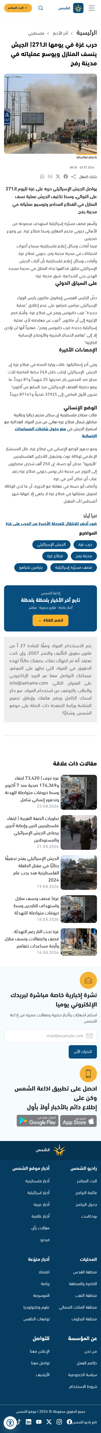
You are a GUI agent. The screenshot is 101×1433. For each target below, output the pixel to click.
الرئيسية (86, 33)
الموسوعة (41, 1296)
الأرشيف (43, 1375)
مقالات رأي (40, 1228)
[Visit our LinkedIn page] (31, 1422)
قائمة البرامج (86, 1193)
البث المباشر (15, 8)
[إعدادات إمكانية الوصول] (10, 1422)
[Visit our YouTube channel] (41, 1422)
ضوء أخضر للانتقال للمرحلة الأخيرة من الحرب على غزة (51, 524)
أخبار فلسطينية (37, 1181)
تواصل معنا (40, 1363)
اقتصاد (44, 1272)
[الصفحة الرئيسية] (70, 8)
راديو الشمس (84, 1168)
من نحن (91, 1351)
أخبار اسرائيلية (38, 1193)
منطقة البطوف (84, 1319)
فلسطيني (36, 33)
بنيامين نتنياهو (31, 567)
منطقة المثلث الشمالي (78, 1307)
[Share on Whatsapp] (44, 177)
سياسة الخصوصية (82, 1375)
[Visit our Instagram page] (62, 1422)
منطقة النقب (86, 1296)
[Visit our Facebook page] (69, 1422)
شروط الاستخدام (83, 1387)
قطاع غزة (55, 556)
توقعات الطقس (36, 1319)
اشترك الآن (83, 1052)
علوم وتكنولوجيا (36, 1307)
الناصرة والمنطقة (83, 1284)
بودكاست (89, 1216)
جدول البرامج (86, 1205)
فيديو (45, 1240)
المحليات (88, 1259)
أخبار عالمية (41, 1216)
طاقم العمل (87, 1363)
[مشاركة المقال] (75, 177)
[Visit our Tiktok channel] (21, 1422)
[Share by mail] (52, 177)
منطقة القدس (85, 1272)
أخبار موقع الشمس (31, 1168)
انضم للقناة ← (50, 620)
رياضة (45, 1284)
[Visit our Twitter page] (51, 1422)
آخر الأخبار (60, 33)
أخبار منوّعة (39, 1259)
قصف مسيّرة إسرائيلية (73, 567)
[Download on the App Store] (78, 1121)
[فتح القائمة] (91, 8)
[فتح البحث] (40, 8)
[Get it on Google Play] (38, 1121)
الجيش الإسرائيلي (51, 545)
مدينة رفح (84, 556)
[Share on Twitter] (60, 177)
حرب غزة (85, 545)
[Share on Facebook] (67, 177)
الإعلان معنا (40, 1351)
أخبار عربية (42, 1205)
